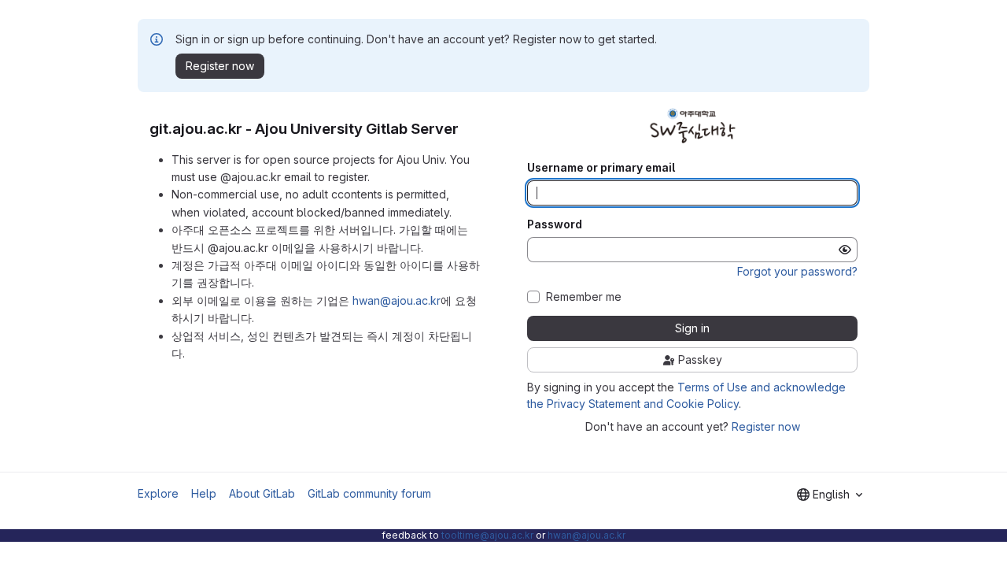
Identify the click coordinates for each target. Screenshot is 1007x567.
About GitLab (262, 493)
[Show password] (845, 249)
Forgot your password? (797, 271)
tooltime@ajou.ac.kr (487, 535)
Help (203, 493)
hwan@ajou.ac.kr (396, 300)
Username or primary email (601, 167)
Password (554, 224)
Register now (766, 426)
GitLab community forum (369, 493)
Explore (158, 493)
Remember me (584, 297)
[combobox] (829, 494)
